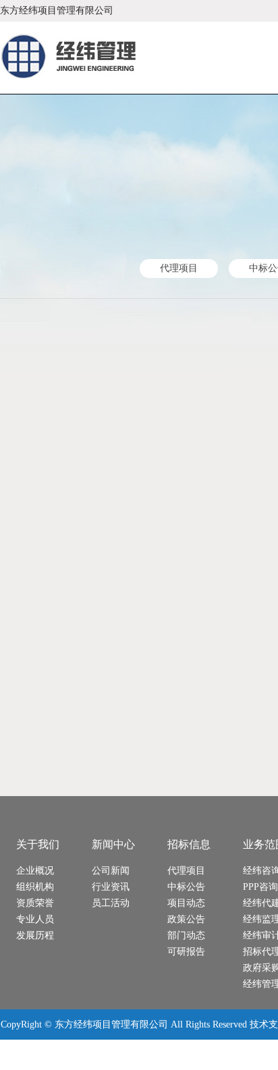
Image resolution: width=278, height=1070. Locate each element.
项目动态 (186, 903)
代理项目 (179, 268)
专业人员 (35, 919)
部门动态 (186, 935)
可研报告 (186, 952)
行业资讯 (111, 887)
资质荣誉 (35, 903)
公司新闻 (111, 871)
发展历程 (35, 935)
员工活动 (111, 903)
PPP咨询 (260, 887)
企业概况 (35, 871)
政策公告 (186, 919)
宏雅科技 (89, 1055)
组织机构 (35, 887)
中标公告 (186, 887)
